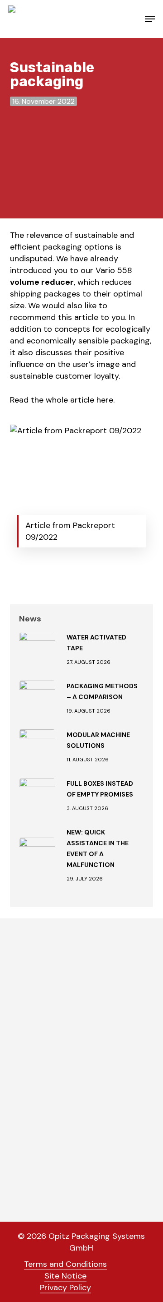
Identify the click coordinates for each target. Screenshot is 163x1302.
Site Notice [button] (65, 1275)
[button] (150, 18)
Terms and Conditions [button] (65, 1264)
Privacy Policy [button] (65, 1287)
